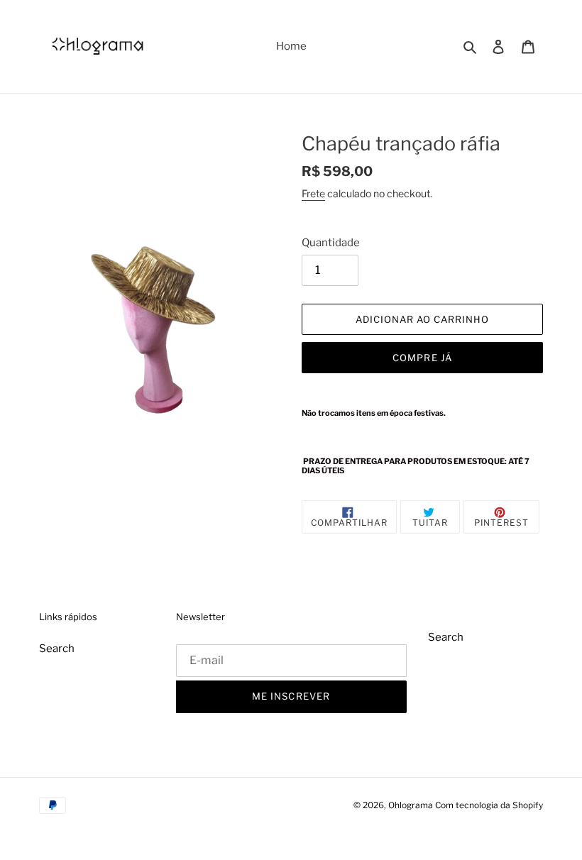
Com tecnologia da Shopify (489, 805)
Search (57, 648)
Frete (313, 193)
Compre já (421, 357)
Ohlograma (410, 805)
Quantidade (331, 242)
